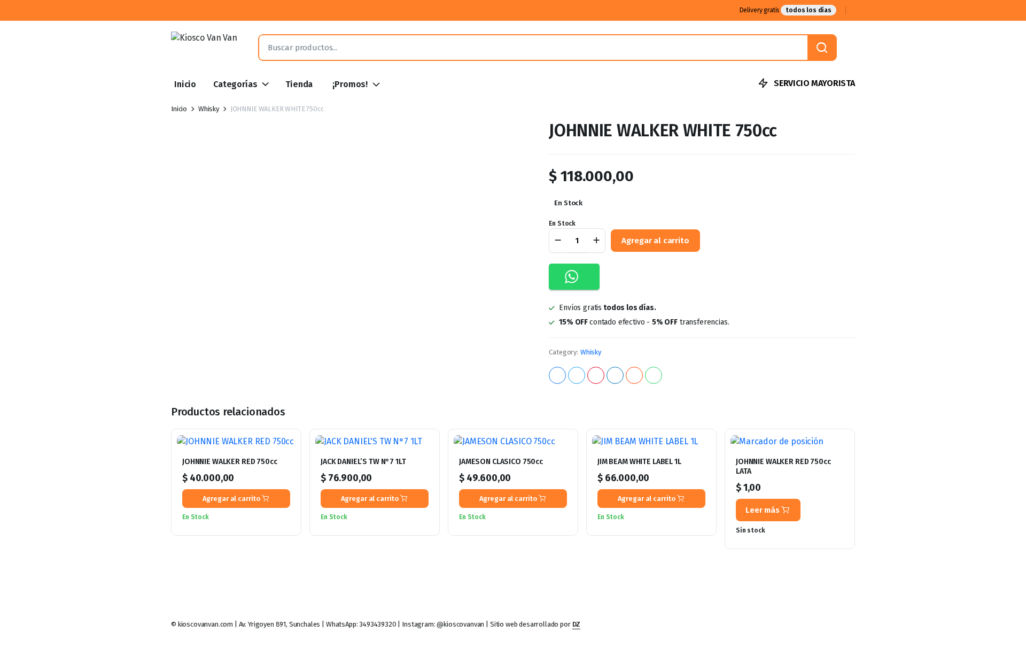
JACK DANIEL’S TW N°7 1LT (363, 461)
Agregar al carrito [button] (232, 499)
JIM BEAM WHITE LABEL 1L (639, 461)
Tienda (299, 84)
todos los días (808, 10)
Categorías (235, 84)
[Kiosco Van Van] (204, 48)
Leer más (762, 510)
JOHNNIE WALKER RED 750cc (229, 461)
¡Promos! (350, 84)
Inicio (185, 84)
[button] (574, 277)
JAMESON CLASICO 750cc (501, 461)
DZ (576, 624)
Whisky (208, 108)
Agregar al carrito (655, 240)
